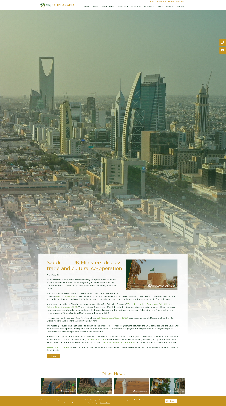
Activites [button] (122, 6)
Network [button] (148, 6)
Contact (180, 6)
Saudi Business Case (96, 339)
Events (169, 6)
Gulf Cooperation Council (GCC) (112, 318)
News (160, 6)
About (95, 6)
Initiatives (136, 6)
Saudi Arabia (108, 6)
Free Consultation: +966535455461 (166, 1)
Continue (170, 401)
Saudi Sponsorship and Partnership (119, 342)
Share (54, 356)
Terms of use (105, 403)
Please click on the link (58, 347)
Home (86, 6)
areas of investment (66, 296)
